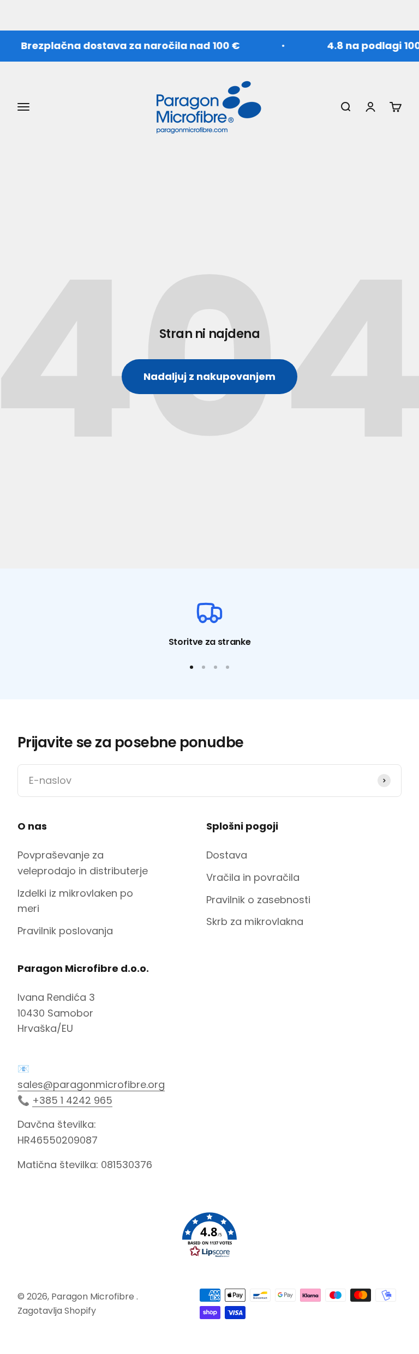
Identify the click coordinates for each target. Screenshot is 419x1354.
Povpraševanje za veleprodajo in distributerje (82, 863)
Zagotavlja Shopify (56, 1310)
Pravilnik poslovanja (65, 931)
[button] (209, 1235)
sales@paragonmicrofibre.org (91, 1084)
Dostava (226, 855)
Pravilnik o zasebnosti (258, 899)
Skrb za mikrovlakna (254, 921)
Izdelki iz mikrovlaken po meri (75, 901)
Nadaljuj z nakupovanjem (209, 376)
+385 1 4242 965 (72, 1100)
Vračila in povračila (253, 877)
